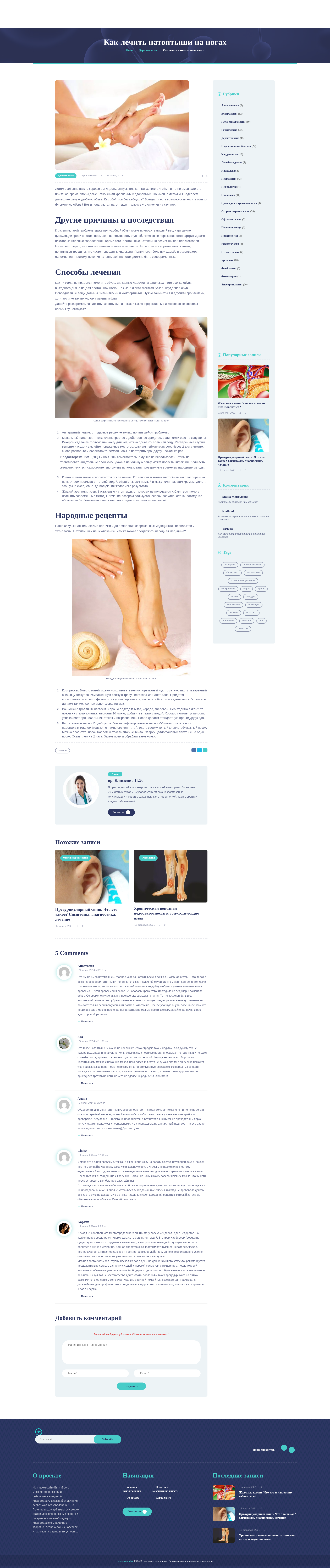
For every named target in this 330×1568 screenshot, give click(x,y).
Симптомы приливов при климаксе (238, 501)
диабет (234, 596)
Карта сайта (163, 1497)
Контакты (134, 1511)
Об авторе (132, 1497)
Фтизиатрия (229, 276)
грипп (261, 588)
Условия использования (132, 1489)
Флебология (148, 857)
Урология (227, 260)
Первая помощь (231, 227)
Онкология (228, 195)
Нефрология (229, 186)
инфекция (253, 604)
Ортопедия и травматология (239, 203)
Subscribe (108, 1439)
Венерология (229, 113)
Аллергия (229, 564)
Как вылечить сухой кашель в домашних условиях (241, 535)
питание (246, 620)
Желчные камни (252, 564)
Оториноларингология (75, 857)
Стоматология (230, 252)
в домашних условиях (243, 580)
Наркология (228, 170)
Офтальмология (231, 219)
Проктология (229, 235)
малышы (251, 612)
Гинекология (229, 129)
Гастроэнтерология (233, 121)
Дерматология (66, 175)
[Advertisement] (244, 320)
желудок (250, 596)
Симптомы (232, 572)
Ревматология (230, 243)
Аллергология (230, 105)
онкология (228, 620)
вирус (246, 588)
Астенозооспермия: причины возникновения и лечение (243, 518)
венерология (228, 588)
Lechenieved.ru (125, 1561)
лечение (62, 750)
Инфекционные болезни (236, 146)
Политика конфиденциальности (162, 1489)
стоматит (243, 628)
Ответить (87, 1021)
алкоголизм (253, 572)
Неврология (228, 178)
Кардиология (229, 154)
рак (261, 620)
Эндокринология (231, 284)
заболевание (233, 604)
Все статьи (118, 812)
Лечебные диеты (231, 162)
